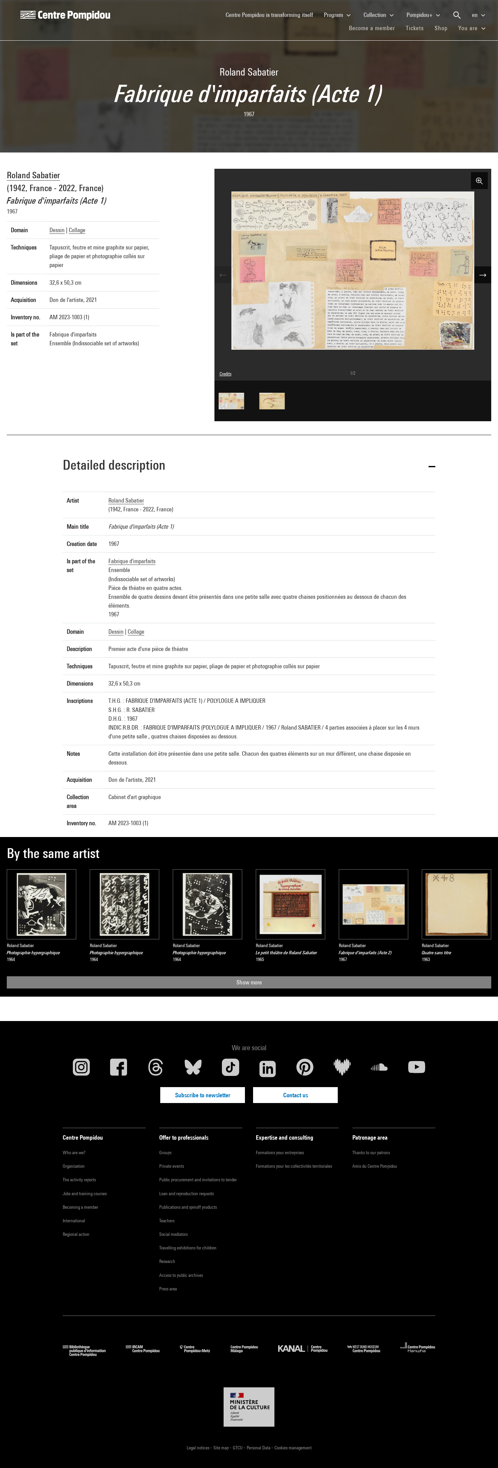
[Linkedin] (267, 1069)
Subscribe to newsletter (202, 1095)
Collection (376, 14)
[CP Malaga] (249, 1354)
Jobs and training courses (85, 1193)
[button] (249, 466)
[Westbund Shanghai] (369, 1354)
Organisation (74, 1166)
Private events (171, 1166)
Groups (165, 1152)
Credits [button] (225, 373)
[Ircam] (148, 1354)
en (475, 14)
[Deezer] (342, 1069)
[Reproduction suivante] (482, 274)
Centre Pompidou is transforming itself (272, 14)
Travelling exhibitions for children (187, 1247)
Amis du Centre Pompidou (374, 1166)
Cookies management (293, 1447)
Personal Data (259, 1447)
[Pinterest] (305, 1069)
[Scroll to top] (482, 1452)
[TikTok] (230, 1069)
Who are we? (74, 1152)
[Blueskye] (193, 1069)
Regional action (76, 1234)
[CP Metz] (200, 1354)
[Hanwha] (417, 1354)
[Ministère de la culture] (249, 1407)
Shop (444, 28)
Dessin (57, 229)
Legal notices (198, 1447)
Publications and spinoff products (188, 1207)
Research (167, 1261)
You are (468, 28)
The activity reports (79, 1179)
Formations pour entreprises (280, 1152)
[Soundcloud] (379, 1069)
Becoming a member (80, 1207)
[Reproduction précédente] (222, 274)
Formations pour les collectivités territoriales (294, 1166)
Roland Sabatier (33, 175)
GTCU (238, 1447)
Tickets (415, 28)
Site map (221, 1447)
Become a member (374, 28)
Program (334, 14)
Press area (168, 1288)
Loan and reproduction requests (186, 1193)
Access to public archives (181, 1275)
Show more (249, 982)
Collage (77, 229)
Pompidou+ (420, 14)
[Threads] (155, 1069)
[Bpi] (89, 1354)
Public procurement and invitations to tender (198, 1179)
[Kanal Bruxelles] (307, 1354)
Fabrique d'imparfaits (131, 561)
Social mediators (173, 1234)
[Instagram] (81, 1069)
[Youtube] (416, 1069)
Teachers (166, 1220)
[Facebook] (118, 1069)
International (74, 1220)
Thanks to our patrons (371, 1152)
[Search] (457, 15)
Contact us (295, 1095)
